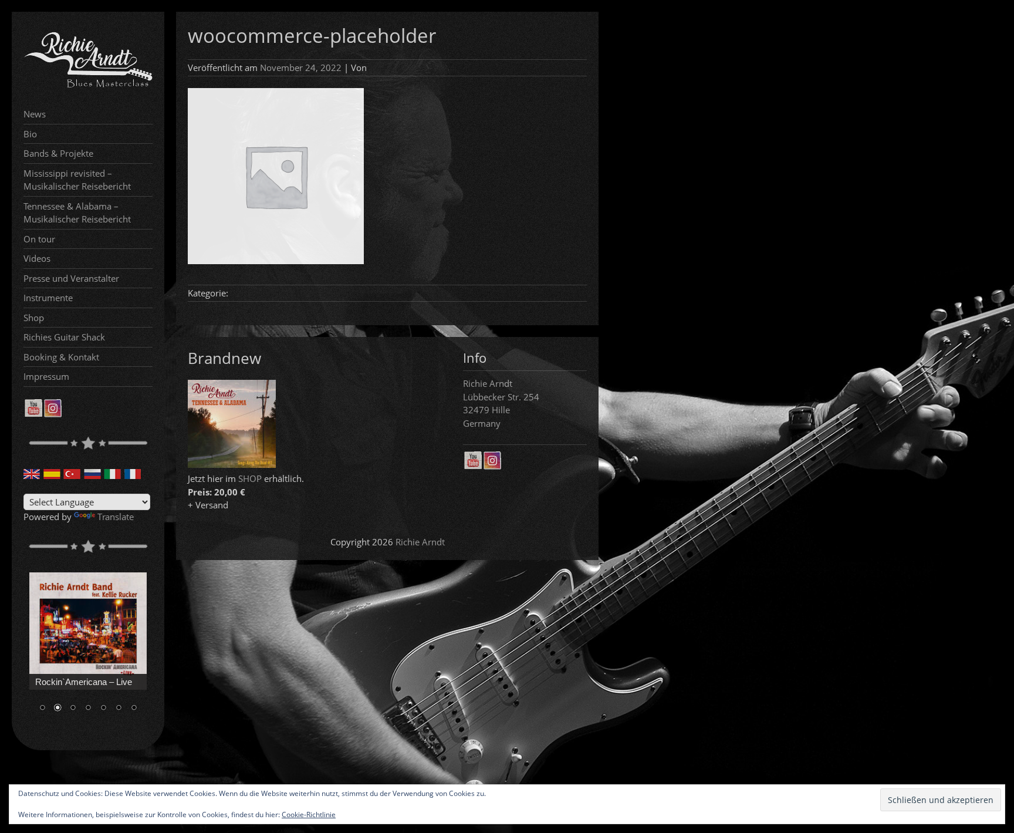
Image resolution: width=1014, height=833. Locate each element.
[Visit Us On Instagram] (52, 414)
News (34, 114)
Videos (36, 258)
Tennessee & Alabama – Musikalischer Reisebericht (77, 212)
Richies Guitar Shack (64, 337)
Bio (30, 134)
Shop (33, 317)
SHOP (250, 478)
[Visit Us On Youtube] (33, 414)
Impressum (46, 376)
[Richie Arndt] (88, 86)
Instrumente (48, 297)
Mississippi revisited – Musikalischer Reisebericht (77, 180)
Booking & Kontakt (61, 357)
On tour (39, 239)
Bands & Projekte (58, 153)
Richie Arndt (420, 542)
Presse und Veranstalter (71, 278)
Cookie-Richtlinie (309, 814)
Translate (115, 516)
